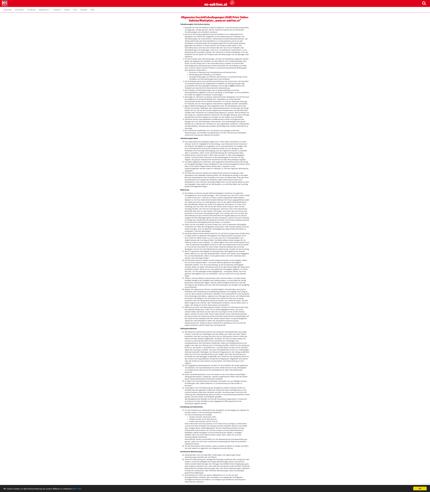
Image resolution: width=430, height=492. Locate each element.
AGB (92, 9)
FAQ (75, 9)
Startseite (7, 9)
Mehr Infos (77, 488)
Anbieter (57, 9)
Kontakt (83, 9)
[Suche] (424, 3)
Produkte (32, 9)
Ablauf (67, 9)
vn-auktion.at (215, 10)
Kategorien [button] (44, 9)
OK (420, 488)
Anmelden (19, 9)
